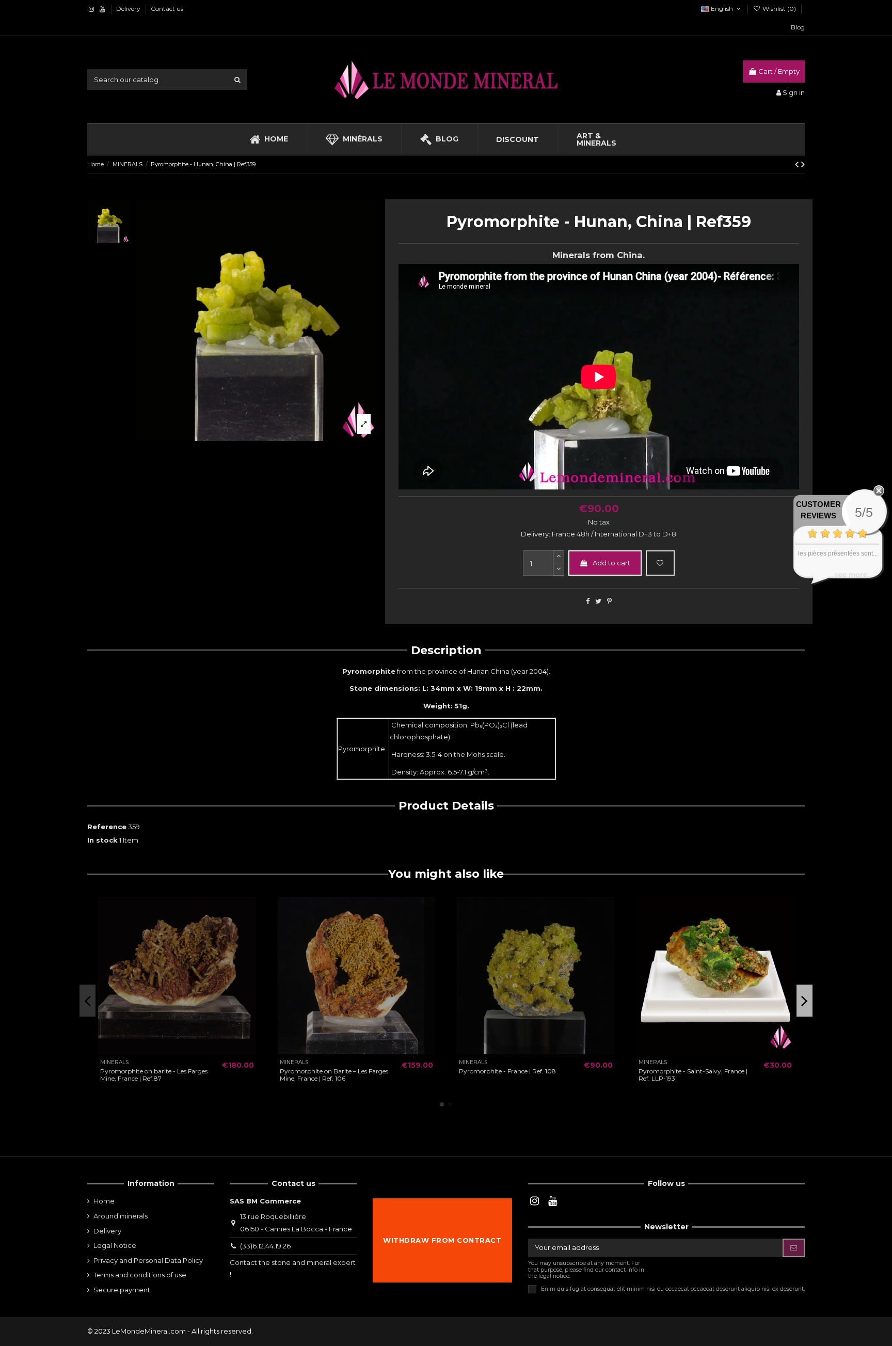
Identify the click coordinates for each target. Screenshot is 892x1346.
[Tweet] (598, 601)
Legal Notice (114, 1245)
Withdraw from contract (442, 1240)
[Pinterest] (609, 601)
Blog (798, 27)
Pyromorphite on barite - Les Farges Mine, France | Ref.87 (154, 1074)
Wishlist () (779, 8)
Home (104, 1201)
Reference (106, 826)
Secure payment (121, 1290)
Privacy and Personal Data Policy (148, 1260)
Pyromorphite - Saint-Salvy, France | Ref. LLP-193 (693, 1074)
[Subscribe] (794, 1248)
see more (850, 574)
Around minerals (120, 1216)
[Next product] (803, 164)
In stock (102, 840)
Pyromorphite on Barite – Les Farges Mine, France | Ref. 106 (334, 1074)
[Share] (588, 601)
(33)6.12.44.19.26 (265, 1246)
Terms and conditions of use (139, 1275)
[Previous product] (798, 164)
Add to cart (611, 563)
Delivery (129, 8)
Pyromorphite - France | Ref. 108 (507, 1071)
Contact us (167, 8)
